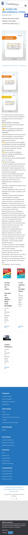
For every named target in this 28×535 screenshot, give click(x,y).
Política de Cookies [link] (18, 489)
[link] (26, 15)
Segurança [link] (15, 65)
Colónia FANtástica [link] (8, 346)
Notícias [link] (10, 65)
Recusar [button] (5, 532)
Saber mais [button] (5, 530)
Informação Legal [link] (10, 487)
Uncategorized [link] (22, 65)
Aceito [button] (10, 532)
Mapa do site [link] (14, 491)
